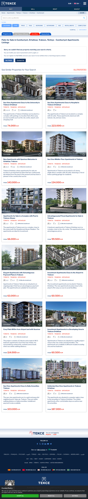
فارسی (82, 454)
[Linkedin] (45, 444)
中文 (39, 454)
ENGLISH (6, 454)
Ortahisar (32, 13)
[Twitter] (40, 444)
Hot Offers (35, 34)
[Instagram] (42, 444)
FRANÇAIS (14, 454)
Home (3, 13)
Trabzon (25, 13)
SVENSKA (66, 454)
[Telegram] (50, 444)
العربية (28, 454)
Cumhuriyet (40, 13)
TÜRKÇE (33, 454)
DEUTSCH (45, 454)
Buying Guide (45, 34)
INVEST (77, 9)
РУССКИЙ (22, 454)
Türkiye (18, 13)
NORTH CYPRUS (44, 462)
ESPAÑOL (52, 454)
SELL (33, 9)
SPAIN (30, 462)
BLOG (54, 458)
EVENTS (59, 458)
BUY (11, 9)
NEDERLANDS (75, 454)
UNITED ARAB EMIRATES (56, 462)
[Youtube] (48, 444)
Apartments (10, 13)
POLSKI (59, 454)
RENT (55, 9)
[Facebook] (37, 444)
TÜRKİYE (36, 462)
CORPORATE (48, 458)
